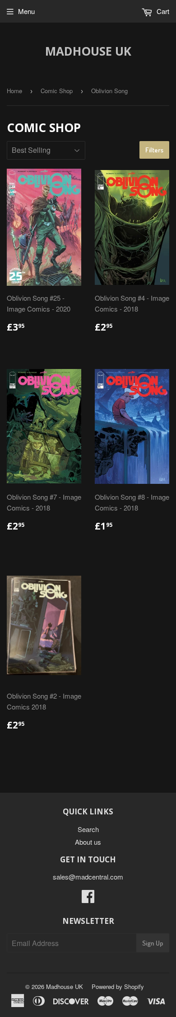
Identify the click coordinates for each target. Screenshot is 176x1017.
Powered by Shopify (118, 986)
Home (14, 90)
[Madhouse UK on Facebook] (88, 898)
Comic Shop (57, 90)
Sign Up (152, 943)
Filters (154, 150)
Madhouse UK (88, 51)
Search (88, 829)
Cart (162, 11)
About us (88, 842)
